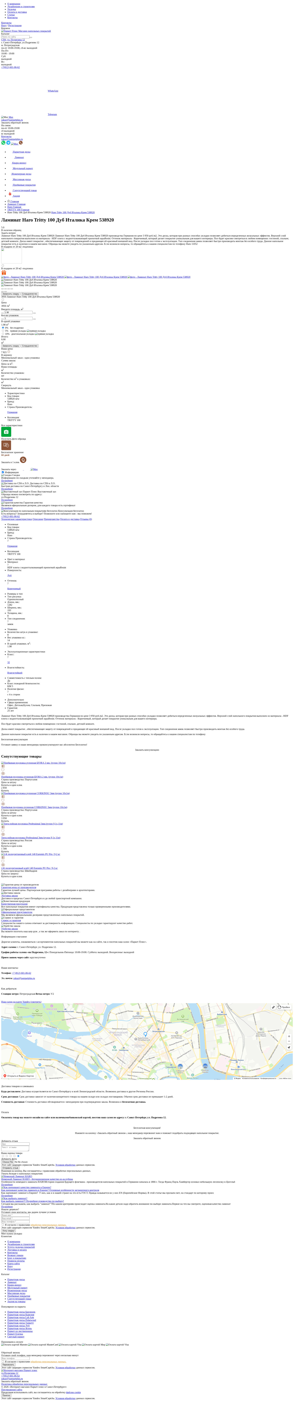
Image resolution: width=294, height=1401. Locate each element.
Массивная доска (16, 1293)
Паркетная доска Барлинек (21, 1312)
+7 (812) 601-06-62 (21, 973)
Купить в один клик (11, 785)
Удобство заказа (9, 928)
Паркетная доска (16, 1279)
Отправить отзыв (10, 1168)
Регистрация (14, 25)
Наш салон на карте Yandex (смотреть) (21, 1001)
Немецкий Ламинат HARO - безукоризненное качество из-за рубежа (37, 1179)
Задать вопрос (8, 233)
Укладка (11, 9)
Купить (5, 790)
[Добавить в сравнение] (147, 766)
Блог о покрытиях (16, 1258)
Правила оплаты (16, 1260)
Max (11, 117)
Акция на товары (16, 1301)
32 (8, 662)
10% (19, 334)
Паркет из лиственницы (20, 1331)
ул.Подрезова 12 (9, 1373)
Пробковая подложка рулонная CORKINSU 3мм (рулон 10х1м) (34, 807)
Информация (12, 472)
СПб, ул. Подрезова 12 (13, 39)
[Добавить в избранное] (147, 770)
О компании (13, 3)
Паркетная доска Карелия (20, 1314)
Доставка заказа (9, 895)
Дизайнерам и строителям (21, 6)
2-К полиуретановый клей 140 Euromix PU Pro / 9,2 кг (29, 868)
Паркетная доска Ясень (19, 1328)
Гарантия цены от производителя (18, 887)
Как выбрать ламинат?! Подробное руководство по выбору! (32, 1201)
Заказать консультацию (147, 750)
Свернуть (6, 385)
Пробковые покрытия (18, 1296)
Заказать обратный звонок (15, 122)
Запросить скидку (10, 294)
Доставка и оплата (17, 1249)
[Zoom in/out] (11, 288)
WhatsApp (53, 90)
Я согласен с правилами (35, 1225)
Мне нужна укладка (11, 1233)
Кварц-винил (14, 1285)
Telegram (52, 114)
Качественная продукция (14, 904)
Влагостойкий (14, 672)
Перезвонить (8, 1365)
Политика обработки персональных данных (24, 1384)
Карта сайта (13, 1263)
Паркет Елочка (15, 1334)
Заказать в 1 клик (10, 462)
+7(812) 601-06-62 (10, 67)
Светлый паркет (15, 1336)
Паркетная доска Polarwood (21, 1320)
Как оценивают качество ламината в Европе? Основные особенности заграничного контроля (50, 1190)
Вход (3, 25)
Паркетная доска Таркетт (20, 1323)
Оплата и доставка (17, 12)
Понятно (6, 1395)
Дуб (9, 575)
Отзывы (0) (86, 519)
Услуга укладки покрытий (21, 1247)
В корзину (6, 355)
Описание (38, 519)
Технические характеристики (16, 519)
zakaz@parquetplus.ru (12, 120)
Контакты (12, 17)
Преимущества (51, 519)
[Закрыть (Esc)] (2, 288)
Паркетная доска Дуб (18, 1325)
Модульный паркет (17, 1287)
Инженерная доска (17, 1290)
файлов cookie (73, 1392)
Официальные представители (16, 912)
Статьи (11, 14)
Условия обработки (65, 1165)
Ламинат (12, 1282)
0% (14, 327)
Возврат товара (15, 1255)
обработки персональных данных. (48, 1225)
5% (15, 331)
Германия (12, 412)
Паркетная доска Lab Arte (20, 1317)
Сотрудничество (29, 294)
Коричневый (14, 588)
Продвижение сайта (11, 1389)
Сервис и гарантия (11, 920)
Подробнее (7, 480)
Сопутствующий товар (19, 1298)
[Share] (5, 288)
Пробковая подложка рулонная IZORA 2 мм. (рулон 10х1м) (32, 776)
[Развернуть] (8, 288)
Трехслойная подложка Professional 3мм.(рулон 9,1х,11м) (30, 837)
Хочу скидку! (8, 1231)
